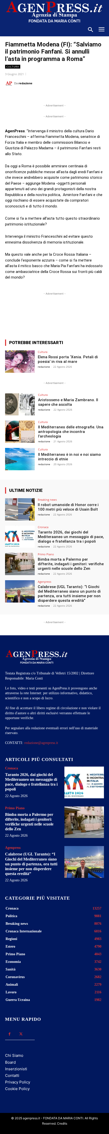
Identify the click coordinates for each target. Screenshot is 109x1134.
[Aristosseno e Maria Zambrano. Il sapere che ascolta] (20, 404)
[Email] (61, 96)
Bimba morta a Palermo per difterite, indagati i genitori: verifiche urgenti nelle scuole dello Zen (71, 564)
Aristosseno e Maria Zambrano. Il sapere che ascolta (68, 402)
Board (10, 1062)
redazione (25, 83)
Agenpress (44, 581)
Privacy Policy (17, 1082)
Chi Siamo (14, 1055)
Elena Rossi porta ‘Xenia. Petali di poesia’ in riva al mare (68, 359)
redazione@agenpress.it (41, 743)
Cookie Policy (17, 1088)
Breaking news (47, 499)
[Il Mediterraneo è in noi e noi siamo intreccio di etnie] (20, 459)
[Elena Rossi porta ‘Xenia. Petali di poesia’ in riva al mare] (20, 361)
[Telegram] (73, 96)
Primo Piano (46, 554)
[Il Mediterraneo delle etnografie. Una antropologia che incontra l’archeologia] (20, 431)
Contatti (12, 1075)
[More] (97, 317)
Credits (62, 1123)
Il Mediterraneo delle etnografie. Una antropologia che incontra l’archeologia (70, 432)
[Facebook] (26, 96)
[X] (38, 96)
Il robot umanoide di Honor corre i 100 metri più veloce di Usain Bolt (68, 507)
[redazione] (9, 83)
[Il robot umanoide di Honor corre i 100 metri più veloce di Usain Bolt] (20, 509)
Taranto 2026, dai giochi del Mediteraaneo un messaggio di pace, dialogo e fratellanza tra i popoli (71, 537)
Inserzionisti (16, 1068)
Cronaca (43, 527)
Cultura (12, 66)
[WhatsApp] (49, 96)
